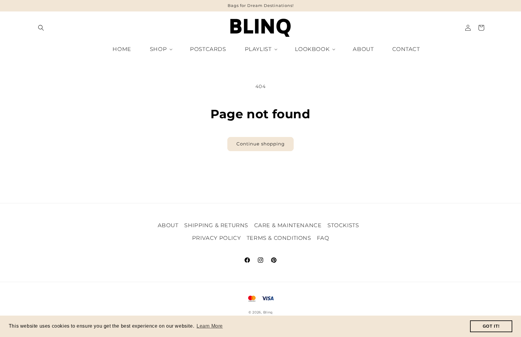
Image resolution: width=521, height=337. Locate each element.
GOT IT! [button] (491, 326)
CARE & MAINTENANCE (288, 225)
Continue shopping (260, 144)
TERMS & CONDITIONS (279, 238)
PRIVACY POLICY (216, 238)
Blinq (268, 312)
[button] (41, 27)
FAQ (323, 238)
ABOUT (168, 225)
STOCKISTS (343, 225)
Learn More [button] (210, 326)
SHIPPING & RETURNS (216, 225)
